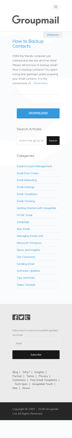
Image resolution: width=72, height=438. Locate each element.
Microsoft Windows (29, 243)
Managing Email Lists (30, 236)
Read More (41, 83)
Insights (39, 372)
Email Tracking (26, 201)
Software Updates (28, 270)
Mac (15, 388)
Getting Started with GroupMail (36, 208)
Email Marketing (27, 180)
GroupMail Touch (42, 384)
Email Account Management (34, 166)
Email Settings (26, 187)
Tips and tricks (26, 277)
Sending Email (25, 264)
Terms (30, 376)
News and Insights (28, 250)
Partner (17, 376)
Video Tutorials (26, 284)
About (26, 388)
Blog (15, 372)
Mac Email (23, 229)
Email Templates (27, 194)
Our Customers (26, 257)
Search (53, 140)
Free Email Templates (43, 380)
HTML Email (24, 215)
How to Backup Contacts (28, 43)
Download (38, 113)
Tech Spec (21, 384)
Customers (19, 380)
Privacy (43, 376)
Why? (26, 372)
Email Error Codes (28, 173)
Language (23, 222)
